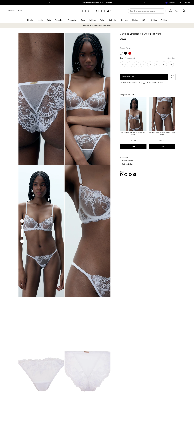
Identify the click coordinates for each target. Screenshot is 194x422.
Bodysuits (112, 20)
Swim (102, 20)
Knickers (92, 20)
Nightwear (124, 20)
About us (11, 11)
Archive (164, 20)
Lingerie (40, 20)
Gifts (144, 20)
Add (133, 147)
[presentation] (174, 96)
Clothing (153, 20)
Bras (83, 20)
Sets (49, 20)
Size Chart (171, 58)
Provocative (72, 20)
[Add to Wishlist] (172, 77)
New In (30, 20)
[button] (144, 2)
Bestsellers (59, 20)
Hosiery (135, 20)
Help (20, 11)
